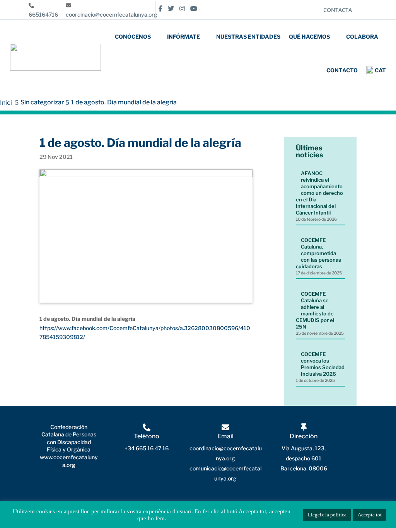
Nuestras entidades (248, 36)
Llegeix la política (327, 515)
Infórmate (183, 36)
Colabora (362, 36)
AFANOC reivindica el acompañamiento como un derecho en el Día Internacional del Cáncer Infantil (319, 193)
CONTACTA (337, 10)
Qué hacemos (309, 36)
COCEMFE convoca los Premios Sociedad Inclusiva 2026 (323, 364)
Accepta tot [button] (370, 515)
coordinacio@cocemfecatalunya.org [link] (111, 14)
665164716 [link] (43, 14)
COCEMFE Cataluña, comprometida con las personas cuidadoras (318, 253)
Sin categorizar (42, 102)
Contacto (342, 70)
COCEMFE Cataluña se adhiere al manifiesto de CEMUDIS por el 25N (315, 310)
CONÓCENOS (133, 36)
